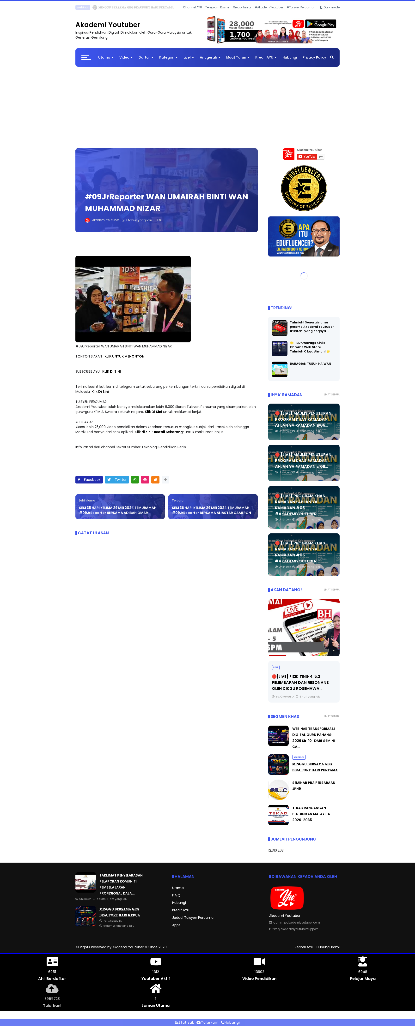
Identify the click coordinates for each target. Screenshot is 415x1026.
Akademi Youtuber (107, 25)
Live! (187, 57)
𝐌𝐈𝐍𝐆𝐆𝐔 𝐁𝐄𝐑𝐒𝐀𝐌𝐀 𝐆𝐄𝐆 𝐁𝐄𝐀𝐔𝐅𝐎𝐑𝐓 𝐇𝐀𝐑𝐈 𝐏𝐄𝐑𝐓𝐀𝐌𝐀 (136, 7)
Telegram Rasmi (217, 7)
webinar (83, 7)
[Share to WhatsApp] (135, 479)
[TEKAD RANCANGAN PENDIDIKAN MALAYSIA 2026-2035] (278, 824)
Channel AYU (192, 7)
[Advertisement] (207, 105)
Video (124, 57)
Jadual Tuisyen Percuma (193, 917)
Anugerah (208, 57)
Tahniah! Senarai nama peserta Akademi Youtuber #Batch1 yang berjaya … (312, 326)
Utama (104, 57)
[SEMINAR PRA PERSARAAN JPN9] (278, 798)
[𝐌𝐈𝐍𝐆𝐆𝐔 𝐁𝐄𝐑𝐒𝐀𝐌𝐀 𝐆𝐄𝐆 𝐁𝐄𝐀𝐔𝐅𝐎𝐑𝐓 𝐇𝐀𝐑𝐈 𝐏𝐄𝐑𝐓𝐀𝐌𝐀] (94, 8)
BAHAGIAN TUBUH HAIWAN (310, 364)
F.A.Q (176, 895)
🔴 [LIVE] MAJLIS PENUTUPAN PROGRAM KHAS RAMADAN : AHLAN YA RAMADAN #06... (303, 419)
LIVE (275, 667)
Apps (176, 925)
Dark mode (332, 7)
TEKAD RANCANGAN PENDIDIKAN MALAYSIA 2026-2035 (311, 813)
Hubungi (289, 57)
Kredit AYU (264, 57)
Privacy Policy (314, 57)
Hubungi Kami (328, 947)
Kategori (166, 57)
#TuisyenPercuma (300, 7)
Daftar (144, 57)
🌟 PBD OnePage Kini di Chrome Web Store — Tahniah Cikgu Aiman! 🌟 (310, 347)
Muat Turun (236, 57)
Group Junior (242, 7)
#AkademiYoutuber (269, 7)
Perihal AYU (304, 947)
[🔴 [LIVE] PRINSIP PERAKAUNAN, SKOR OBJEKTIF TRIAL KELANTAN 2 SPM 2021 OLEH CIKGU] (304, 627)
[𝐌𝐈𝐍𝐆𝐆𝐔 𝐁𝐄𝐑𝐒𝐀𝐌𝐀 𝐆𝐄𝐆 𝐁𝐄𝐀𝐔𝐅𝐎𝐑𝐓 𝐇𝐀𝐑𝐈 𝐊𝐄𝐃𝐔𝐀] (85, 925)
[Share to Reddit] (155, 479)
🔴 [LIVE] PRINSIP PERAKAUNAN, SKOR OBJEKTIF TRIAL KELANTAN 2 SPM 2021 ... (303, 682)
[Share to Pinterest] (145, 479)
